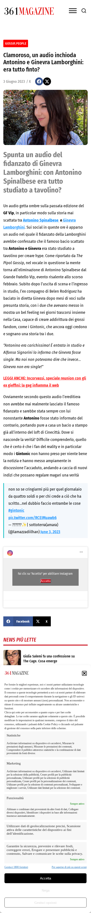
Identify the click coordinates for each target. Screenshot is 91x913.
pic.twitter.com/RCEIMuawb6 (32, 517)
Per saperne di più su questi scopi (69, 867)
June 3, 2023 (50, 531)
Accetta (45, 878)
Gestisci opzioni (45, 902)
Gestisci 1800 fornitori (16, 867)
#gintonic (16, 510)
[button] (84, 673)
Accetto (46, 581)
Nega (45, 890)
